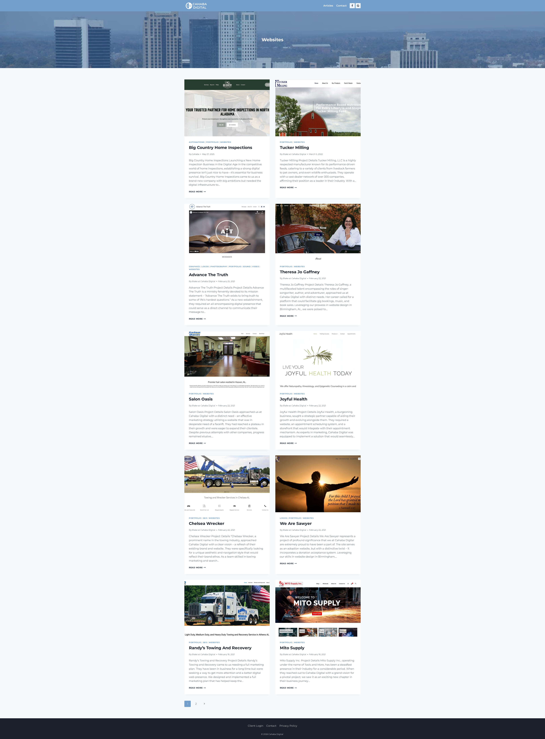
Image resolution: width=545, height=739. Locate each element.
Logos (205, 266)
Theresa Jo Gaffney (300, 271)
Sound (247, 266)
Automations (197, 142)
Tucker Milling (294, 147)
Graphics (194, 266)
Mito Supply (292, 647)
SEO (205, 518)
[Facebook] (352, 5)
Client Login (255, 725)
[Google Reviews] (358, 5)
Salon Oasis (201, 399)
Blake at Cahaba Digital (294, 154)
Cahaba (195, 154)
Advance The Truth (208, 274)
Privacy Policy (288, 725)
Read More (197, 191)
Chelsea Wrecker (206, 523)
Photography (218, 266)
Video (255, 266)
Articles (328, 5)
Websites (225, 142)
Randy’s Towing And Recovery (220, 647)
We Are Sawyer (296, 523)
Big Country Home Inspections (220, 147)
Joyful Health (293, 399)
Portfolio (212, 142)
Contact (341, 5)
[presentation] (227, 107)
